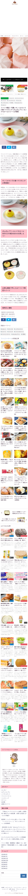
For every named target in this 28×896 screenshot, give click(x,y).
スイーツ (12, 98)
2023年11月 (4, 858)
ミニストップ (5, 798)
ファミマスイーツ (11, 100)
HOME (2, 35)
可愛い (12, 102)
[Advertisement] (14, 20)
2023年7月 (4, 866)
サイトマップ (14, 890)
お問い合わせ (12, 889)
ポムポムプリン (19, 102)
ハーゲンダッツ (5, 794)
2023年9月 (4, 862)
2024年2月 (4, 854)
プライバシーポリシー (21, 889)
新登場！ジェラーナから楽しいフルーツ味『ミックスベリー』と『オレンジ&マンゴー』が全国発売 (13, 821)
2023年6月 (4, 868)
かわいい (4, 105)
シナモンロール (5, 102)
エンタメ (3, 790)
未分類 (3, 802)
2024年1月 (4, 856)
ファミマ (4, 100)
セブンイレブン (7, 35)
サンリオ (19, 100)
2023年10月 (4, 860)
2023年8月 (4, 864)
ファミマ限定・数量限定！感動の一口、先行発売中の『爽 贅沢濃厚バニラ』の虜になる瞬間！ (14, 845)
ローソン (21, 35)
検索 (2, 872)
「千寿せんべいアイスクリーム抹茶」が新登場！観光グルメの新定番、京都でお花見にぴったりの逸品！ (13, 813)
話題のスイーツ (5, 804)
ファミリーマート (15, 35)
